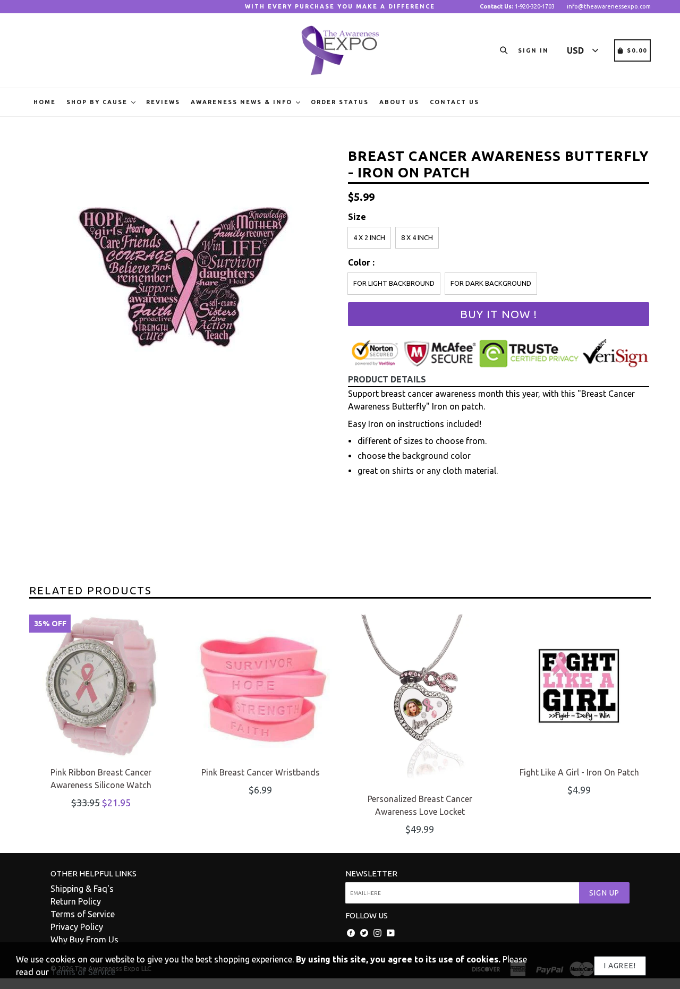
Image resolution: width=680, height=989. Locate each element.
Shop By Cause (98, 102)
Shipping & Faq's (82, 888)
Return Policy (75, 901)
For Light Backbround (394, 283)
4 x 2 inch (369, 237)
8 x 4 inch (417, 237)
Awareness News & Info (243, 102)
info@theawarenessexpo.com (609, 6)
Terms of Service (82, 914)
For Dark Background (490, 283)
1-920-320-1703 (517, 6)
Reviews (163, 102)
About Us (399, 102)
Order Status (340, 102)
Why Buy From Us (84, 939)
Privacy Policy (76, 927)
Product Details (387, 379)
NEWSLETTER (371, 873)
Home (44, 102)
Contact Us (454, 102)
